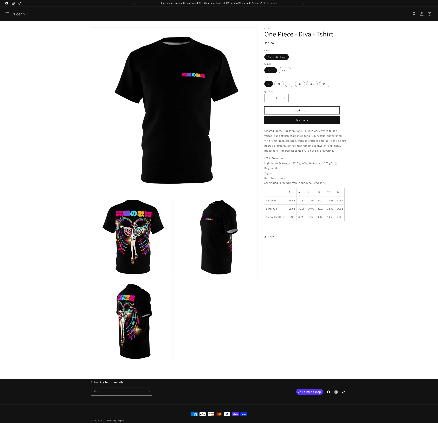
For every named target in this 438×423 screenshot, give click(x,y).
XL (300, 83)
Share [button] (271, 236)
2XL (312, 83)
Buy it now (301, 120)
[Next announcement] (303, 3)
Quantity (268, 91)
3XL (325, 83)
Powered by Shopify (115, 420)
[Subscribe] (148, 392)
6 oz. (285, 70)
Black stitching (276, 57)
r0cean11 (102, 420)
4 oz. (270, 70)
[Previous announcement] (135, 3)
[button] (7, 14)
